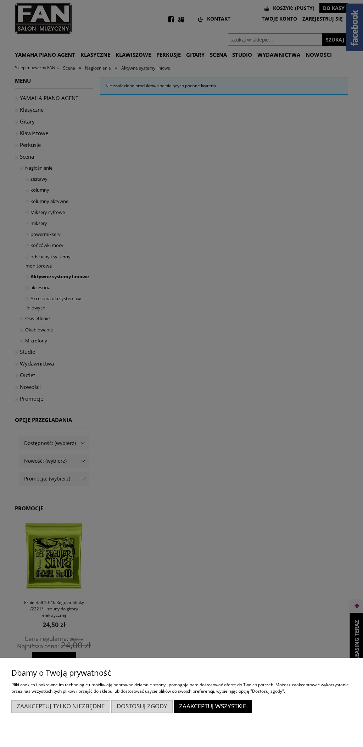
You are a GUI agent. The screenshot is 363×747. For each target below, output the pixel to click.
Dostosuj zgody (142, 706)
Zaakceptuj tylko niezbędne (61, 706)
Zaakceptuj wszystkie (212, 706)
